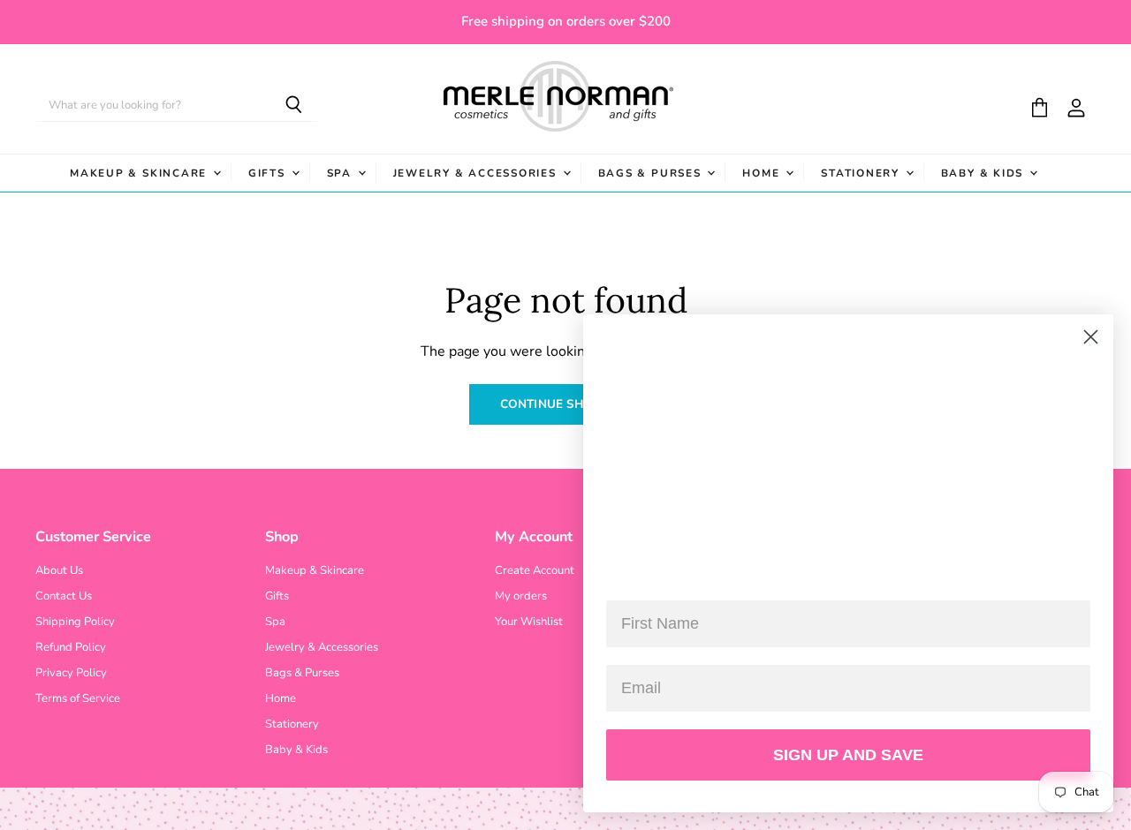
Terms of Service (77, 698)
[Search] (293, 106)
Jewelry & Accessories (477, 173)
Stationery (862, 173)
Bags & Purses (652, 173)
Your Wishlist (529, 622)
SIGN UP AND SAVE (848, 755)
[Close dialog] (1090, 336)
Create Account (534, 570)
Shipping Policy (75, 622)
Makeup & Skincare (140, 173)
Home (763, 173)
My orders (521, 596)
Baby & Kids (984, 173)
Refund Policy (70, 647)
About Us (59, 570)
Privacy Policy (71, 673)
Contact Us (63, 596)
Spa (341, 173)
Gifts (269, 173)
